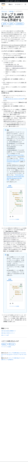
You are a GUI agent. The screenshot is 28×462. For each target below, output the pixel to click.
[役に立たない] (13, 216)
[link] (19, 11)
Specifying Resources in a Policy (16, 155)
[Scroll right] (22, 4)
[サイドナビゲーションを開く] (2, 8)
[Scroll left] (8, 4)
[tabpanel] (16, 204)
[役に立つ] (10, 216)
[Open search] (25, 4)
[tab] (9, 185)
